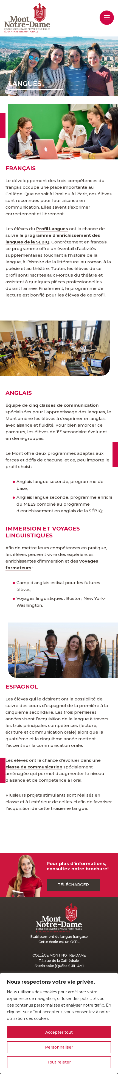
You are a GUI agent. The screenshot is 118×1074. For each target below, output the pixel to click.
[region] (59, 1023)
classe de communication (33, 767)
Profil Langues (52, 228)
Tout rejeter (59, 1062)
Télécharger (73, 884)
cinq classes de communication (64, 405)
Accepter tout (59, 1032)
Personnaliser (59, 1047)
